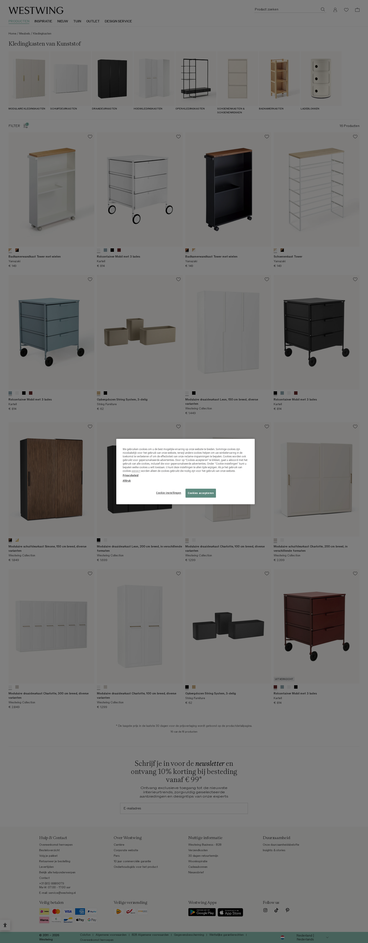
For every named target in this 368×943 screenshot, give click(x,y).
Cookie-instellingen (168, 492)
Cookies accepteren (201, 493)
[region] (185, 471)
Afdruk (127, 480)
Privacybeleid (130, 475)
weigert (136, 470)
